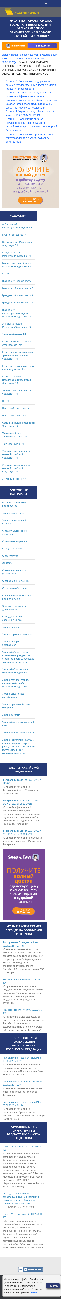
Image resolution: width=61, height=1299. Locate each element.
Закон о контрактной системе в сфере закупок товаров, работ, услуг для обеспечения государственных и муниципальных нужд (18, 746)
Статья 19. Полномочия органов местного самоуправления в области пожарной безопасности (30, 138)
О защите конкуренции (14, 541)
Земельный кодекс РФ (14, 334)
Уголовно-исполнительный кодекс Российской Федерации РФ (16, 454)
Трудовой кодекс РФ (13, 443)
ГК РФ (5, 273)
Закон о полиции (11, 627)
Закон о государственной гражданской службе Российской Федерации (15, 683)
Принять (53, 1286)
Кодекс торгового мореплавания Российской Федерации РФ (16, 379)
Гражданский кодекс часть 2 (17, 288)
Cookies (34, 1292)
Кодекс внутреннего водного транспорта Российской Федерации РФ (17, 355)
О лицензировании (12, 548)
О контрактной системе (14, 588)
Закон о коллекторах (13, 513)
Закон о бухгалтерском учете (18, 732)
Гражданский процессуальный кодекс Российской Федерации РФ (16, 313)
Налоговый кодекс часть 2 (16, 415)
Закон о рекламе (11, 714)
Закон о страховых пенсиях (17, 634)
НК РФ (5, 401)
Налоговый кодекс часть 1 (16, 408)
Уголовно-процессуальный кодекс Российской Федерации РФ (16, 468)
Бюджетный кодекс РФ (14, 234)
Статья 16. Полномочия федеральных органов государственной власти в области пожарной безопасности (31, 85)
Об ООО (7, 563)
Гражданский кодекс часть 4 (17, 302)
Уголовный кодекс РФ (14, 478)
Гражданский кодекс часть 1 (17, 281)
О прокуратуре (10, 555)
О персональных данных (15, 581)
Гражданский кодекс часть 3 (17, 295)
